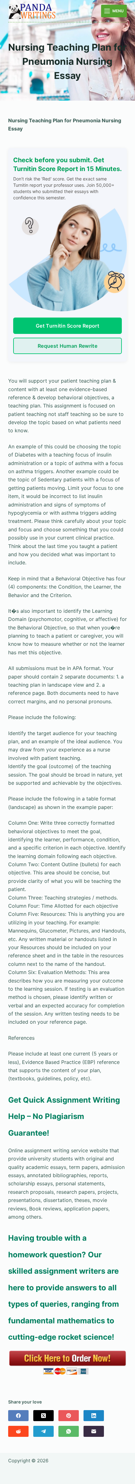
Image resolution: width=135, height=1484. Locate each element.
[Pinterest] (68, 1415)
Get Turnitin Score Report (67, 326)
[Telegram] (43, 1431)
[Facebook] (18, 1415)
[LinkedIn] (94, 1415)
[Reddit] (18, 1431)
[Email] (94, 1431)
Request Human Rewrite (67, 346)
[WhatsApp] (68, 1431)
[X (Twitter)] (43, 1415)
